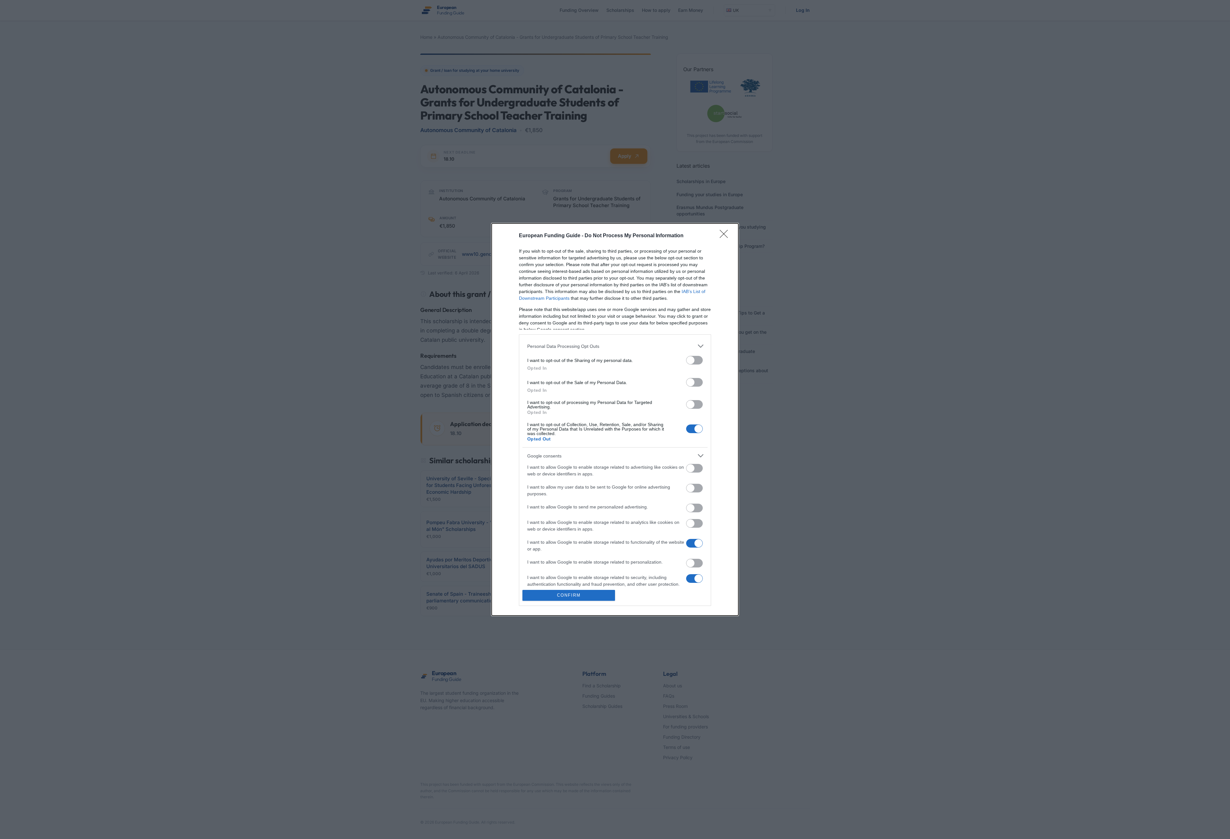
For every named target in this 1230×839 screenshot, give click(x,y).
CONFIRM (569, 595)
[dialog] (615, 419)
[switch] (694, 360)
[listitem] (615, 346)
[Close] (726, 236)
